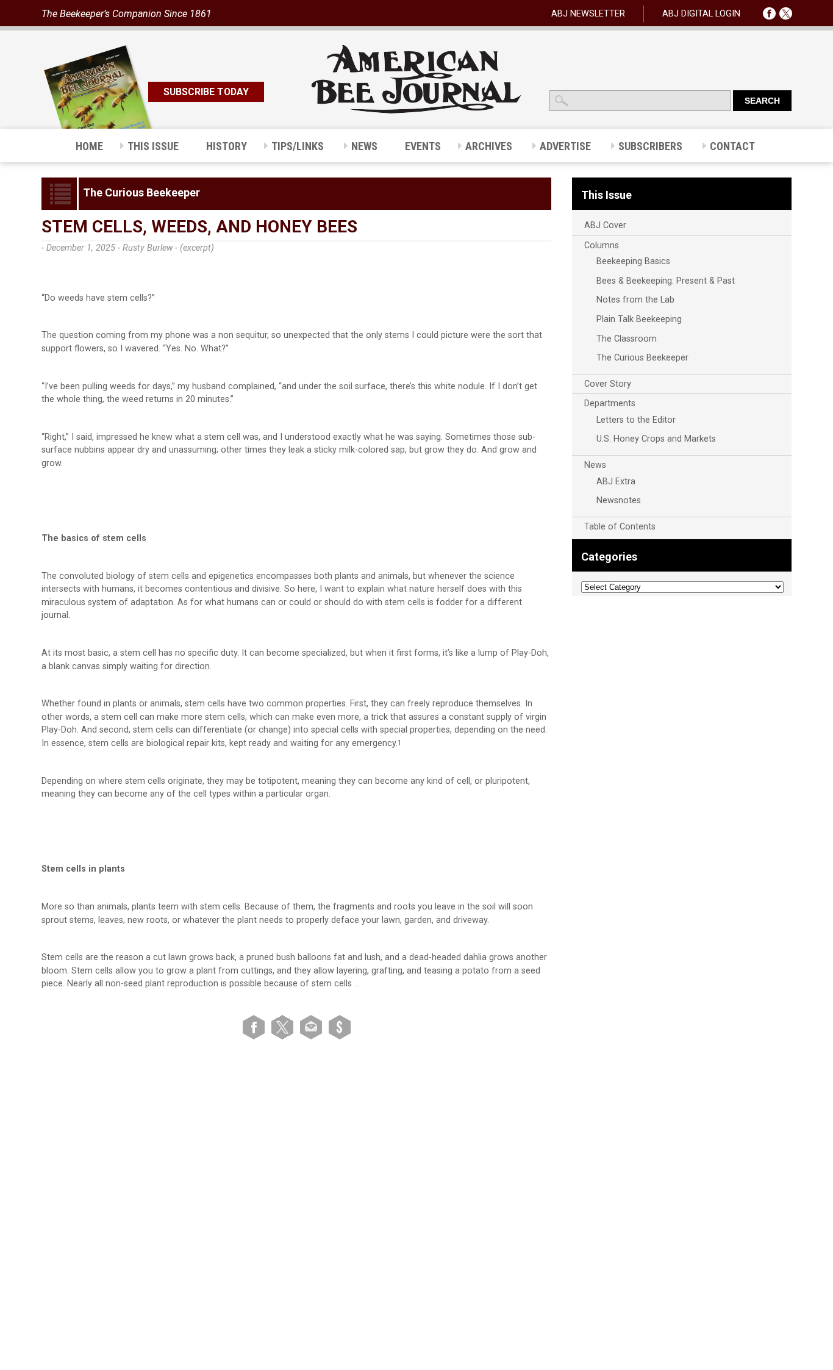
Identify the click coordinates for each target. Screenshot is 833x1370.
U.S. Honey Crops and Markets (656, 439)
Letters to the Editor (636, 420)
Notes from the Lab (635, 300)
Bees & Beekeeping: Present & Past (665, 281)
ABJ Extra (615, 481)
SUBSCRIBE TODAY (206, 92)
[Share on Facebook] (256, 1027)
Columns (601, 245)
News (595, 465)
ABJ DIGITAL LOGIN (701, 14)
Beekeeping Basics (633, 261)
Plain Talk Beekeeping (639, 319)
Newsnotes (618, 500)
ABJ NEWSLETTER (588, 14)
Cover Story (607, 384)
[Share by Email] (313, 1027)
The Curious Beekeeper (642, 358)
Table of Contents (620, 527)
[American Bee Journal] (416, 111)
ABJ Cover (605, 225)
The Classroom (626, 339)
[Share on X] (284, 1027)
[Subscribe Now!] (340, 1027)
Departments (609, 403)
